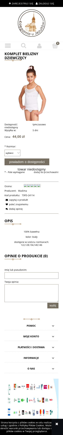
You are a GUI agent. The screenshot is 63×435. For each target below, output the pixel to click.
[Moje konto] (39, 46)
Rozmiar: (10, 146)
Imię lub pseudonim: (16, 269)
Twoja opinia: (12, 281)
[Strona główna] (31, 23)
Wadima (22, 190)
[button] (8, 46)
